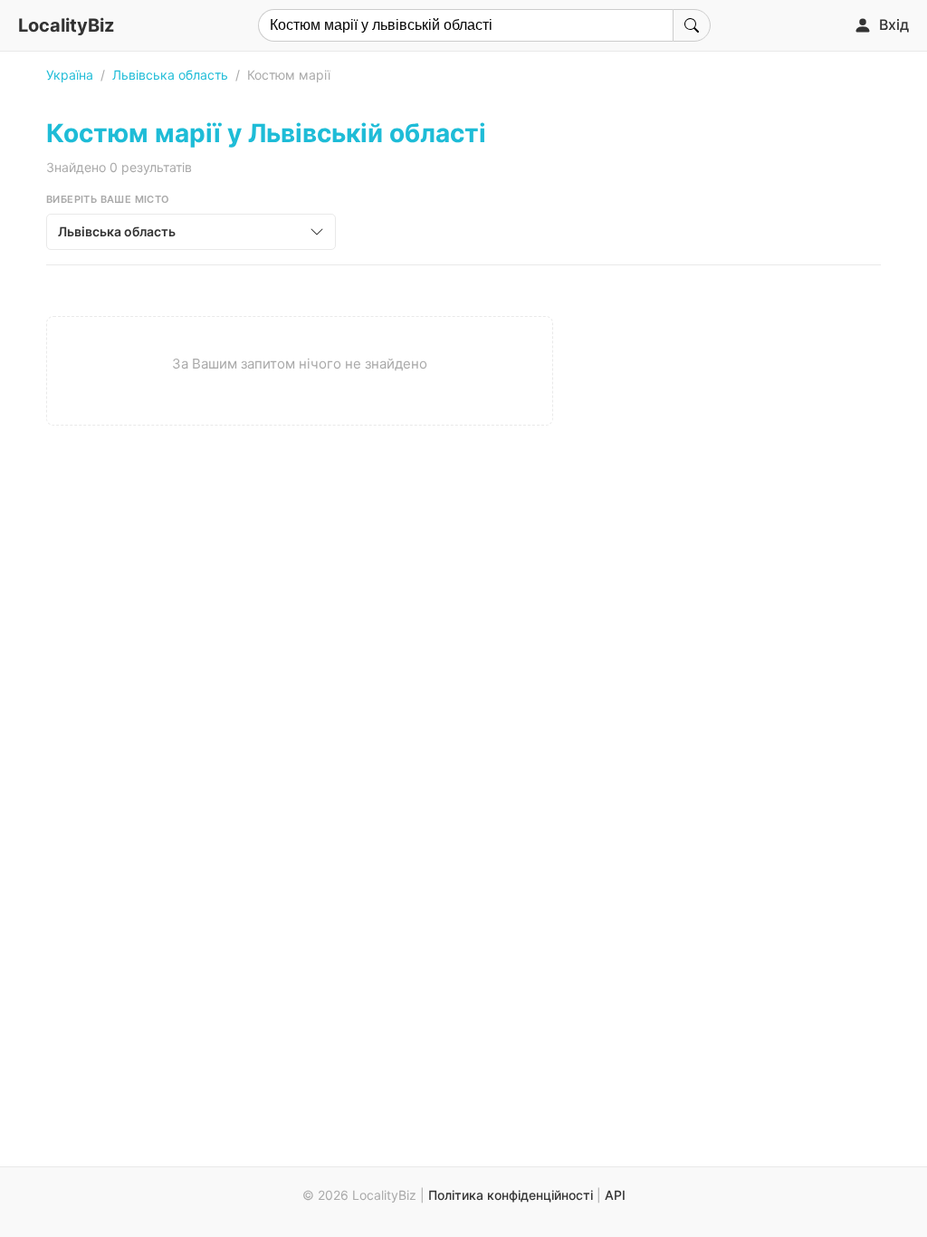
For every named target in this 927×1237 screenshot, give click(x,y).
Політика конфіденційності (510, 1195)
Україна (69, 74)
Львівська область (170, 74)
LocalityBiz (66, 25)
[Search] (692, 25)
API (615, 1195)
